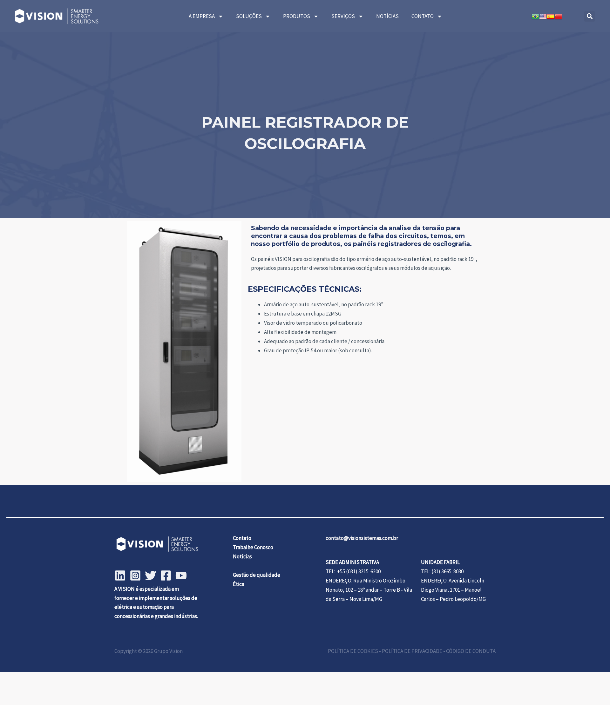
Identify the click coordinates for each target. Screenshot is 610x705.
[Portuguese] (535, 16)
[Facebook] (166, 575)
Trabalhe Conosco (253, 547)
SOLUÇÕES (249, 16)
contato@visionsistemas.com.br (362, 538)
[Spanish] (550, 16)
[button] (589, 16)
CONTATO (422, 16)
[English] (543, 16)
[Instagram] (135, 575)
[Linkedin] (120, 575)
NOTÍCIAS (387, 16)
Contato (242, 538)
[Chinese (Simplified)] (558, 16)
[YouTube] (181, 575)
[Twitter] (150, 575)
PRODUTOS (296, 16)
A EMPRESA (202, 16)
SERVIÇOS (343, 16)
